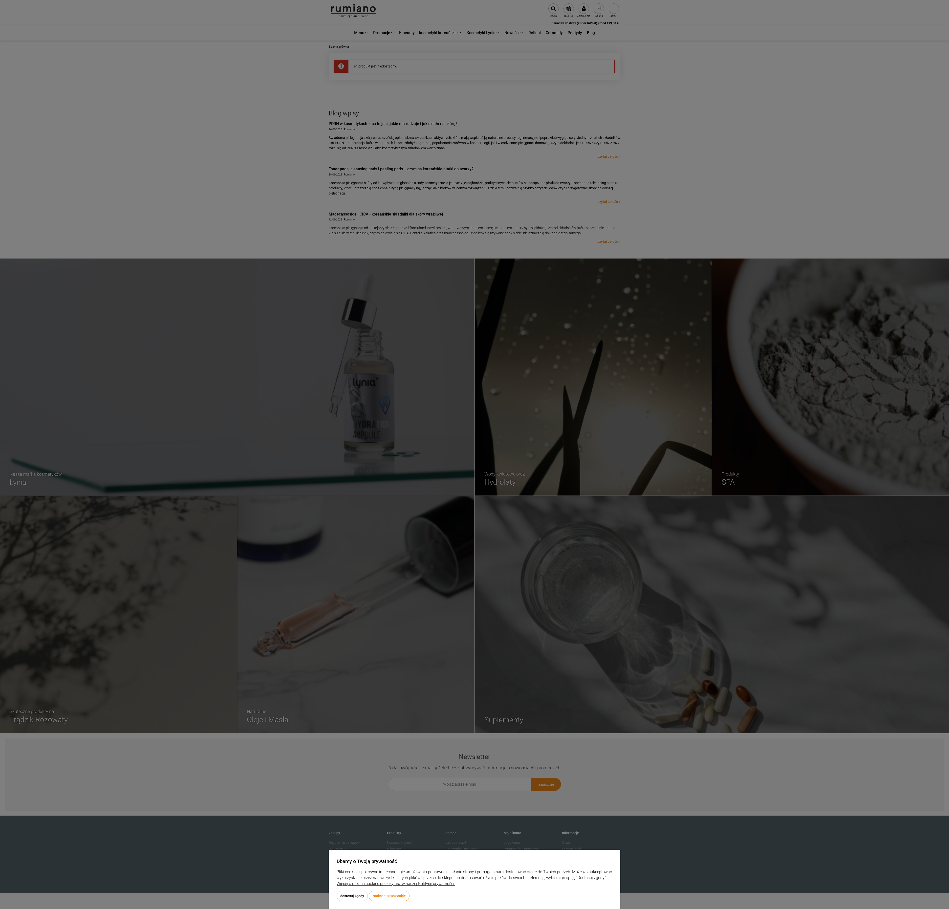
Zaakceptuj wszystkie (389, 896)
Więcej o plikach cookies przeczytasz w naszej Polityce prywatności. (396, 883)
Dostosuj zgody (352, 896)
